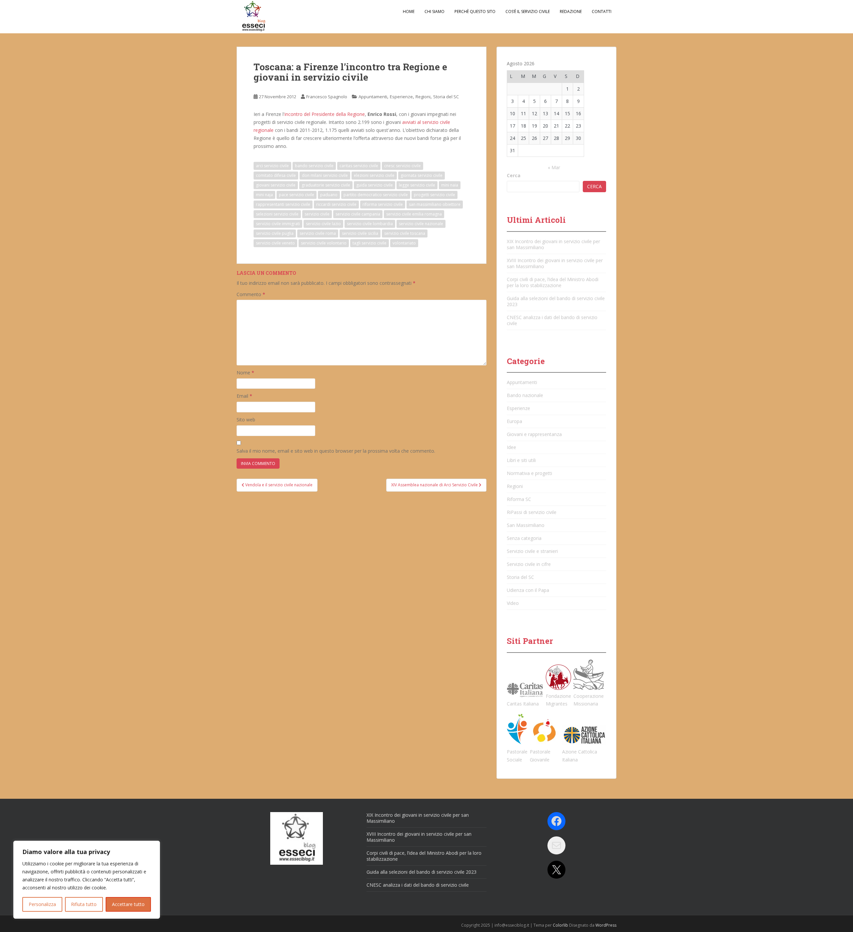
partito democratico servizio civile (376, 195)
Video (513, 603)
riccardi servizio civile (336, 204)
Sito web (246, 419)
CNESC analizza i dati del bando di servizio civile (552, 320)
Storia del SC (446, 97)
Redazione (571, 11)
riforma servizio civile (383, 204)
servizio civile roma (318, 233)
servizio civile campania (358, 214)
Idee (511, 447)
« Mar (554, 167)
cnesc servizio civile (402, 166)
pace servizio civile (296, 195)
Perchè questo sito (474, 11)
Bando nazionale (525, 395)
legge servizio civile (417, 185)
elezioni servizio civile (374, 175)
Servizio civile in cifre (529, 564)
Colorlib (560, 925)
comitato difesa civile (276, 175)
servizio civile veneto (275, 243)
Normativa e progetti (529, 473)
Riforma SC (519, 499)
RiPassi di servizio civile (531, 512)
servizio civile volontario (324, 243)
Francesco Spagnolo (326, 97)
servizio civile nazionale (421, 224)
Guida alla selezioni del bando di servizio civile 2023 (556, 301)
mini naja (264, 195)
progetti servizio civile (434, 195)
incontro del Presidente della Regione (325, 114)
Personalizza (42, 904)
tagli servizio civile (370, 243)
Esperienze (401, 97)
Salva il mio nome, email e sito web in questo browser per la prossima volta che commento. (336, 451)
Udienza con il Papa (528, 590)
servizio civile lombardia (370, 224)
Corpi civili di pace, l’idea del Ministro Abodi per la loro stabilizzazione (552, 282)
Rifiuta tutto (84, 904)
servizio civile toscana (404, 233)
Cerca (513, 175)
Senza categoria (524, 538)
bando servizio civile (314, 166)
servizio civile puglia (275, 233)
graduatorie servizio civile (326, 185)
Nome (245, 372)
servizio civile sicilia (360, 233)
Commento (251, 294)
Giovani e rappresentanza (534, 434)
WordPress (605, 925)
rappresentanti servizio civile (283, 204)
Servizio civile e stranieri (532, 551)
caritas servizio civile (359, 166)
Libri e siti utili (521, 460)
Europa (514, 421)
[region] (86, 880)
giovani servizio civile (276, 185)
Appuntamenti (373, 97)
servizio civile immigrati (278, 224)
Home (409, 11)
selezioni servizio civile (277, 214)
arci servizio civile (272, 166)
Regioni (423, 97)
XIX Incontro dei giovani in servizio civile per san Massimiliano (553, 244)
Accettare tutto (128, 904)
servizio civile (317, 214)
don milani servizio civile (325, 175)
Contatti (601, 11)
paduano (329, 195)
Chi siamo (434, 11)
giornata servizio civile (421, 175)
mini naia (449, 185)
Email (244, 396)
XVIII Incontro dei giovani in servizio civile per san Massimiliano (555, 263)
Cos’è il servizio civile (527, 11)
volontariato (404, 243)
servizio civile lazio (323, 224)
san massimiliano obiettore (434, 204)
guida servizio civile (374, 185)
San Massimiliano (525, 525)
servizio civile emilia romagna (414, 214)
